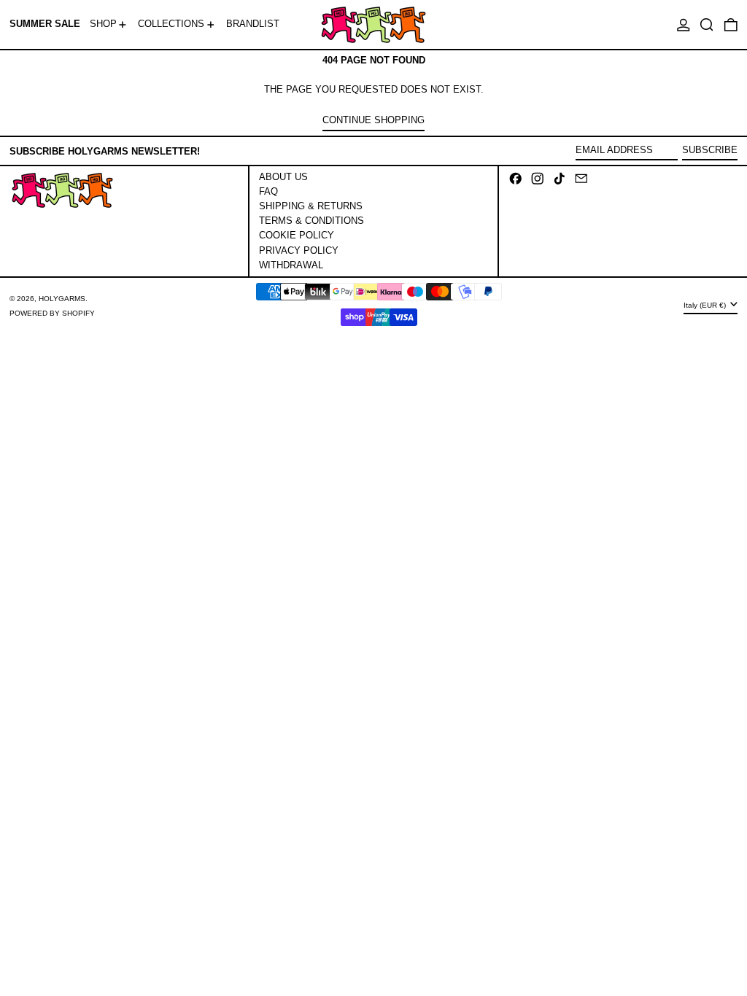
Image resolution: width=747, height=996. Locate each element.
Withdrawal (291, 265)
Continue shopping (373, 119)
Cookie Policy (296, 235)
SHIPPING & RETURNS (311, 206)
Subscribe (710, 149)
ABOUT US (283, 176)
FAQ (268, 191)
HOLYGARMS (62, 299)
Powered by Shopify (52, 313)
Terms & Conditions (311, 220)
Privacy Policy (298, 250)
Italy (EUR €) (706, 305)
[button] (707, 24)
